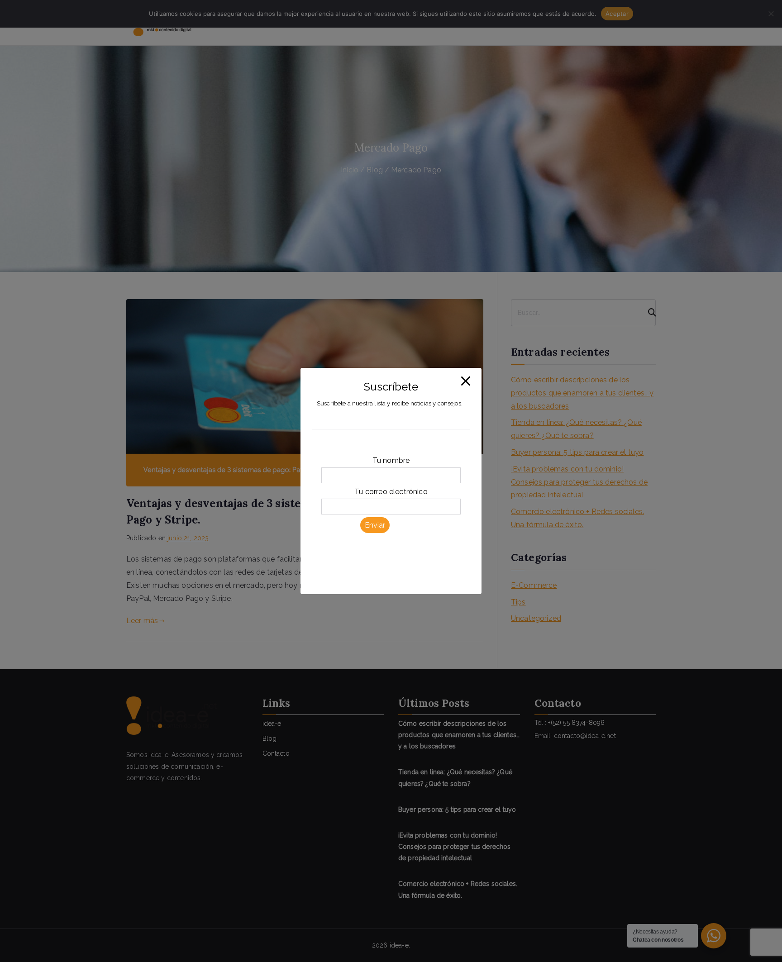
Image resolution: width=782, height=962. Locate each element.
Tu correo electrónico (390, 491)
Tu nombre (391, 461)
